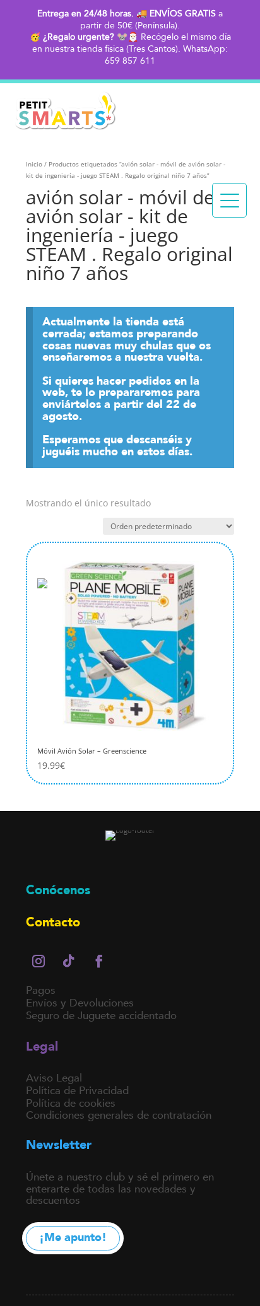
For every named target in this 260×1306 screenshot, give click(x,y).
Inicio (34, 164)
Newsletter (59, 1144)
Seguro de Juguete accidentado (101, 1015)
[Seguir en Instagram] (38, 961)
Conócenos (58, 890)
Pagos (41, 990)
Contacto (53, 922)
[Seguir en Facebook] (99, 961)
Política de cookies (70, 1103)
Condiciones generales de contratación (118, 1115)
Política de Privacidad (77, 1090)
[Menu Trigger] (229, 200)
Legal (42, 1046)
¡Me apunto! (73, 1237)
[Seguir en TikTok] (68, 961)
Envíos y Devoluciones (80, 1003)
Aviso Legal (54, 1078)
